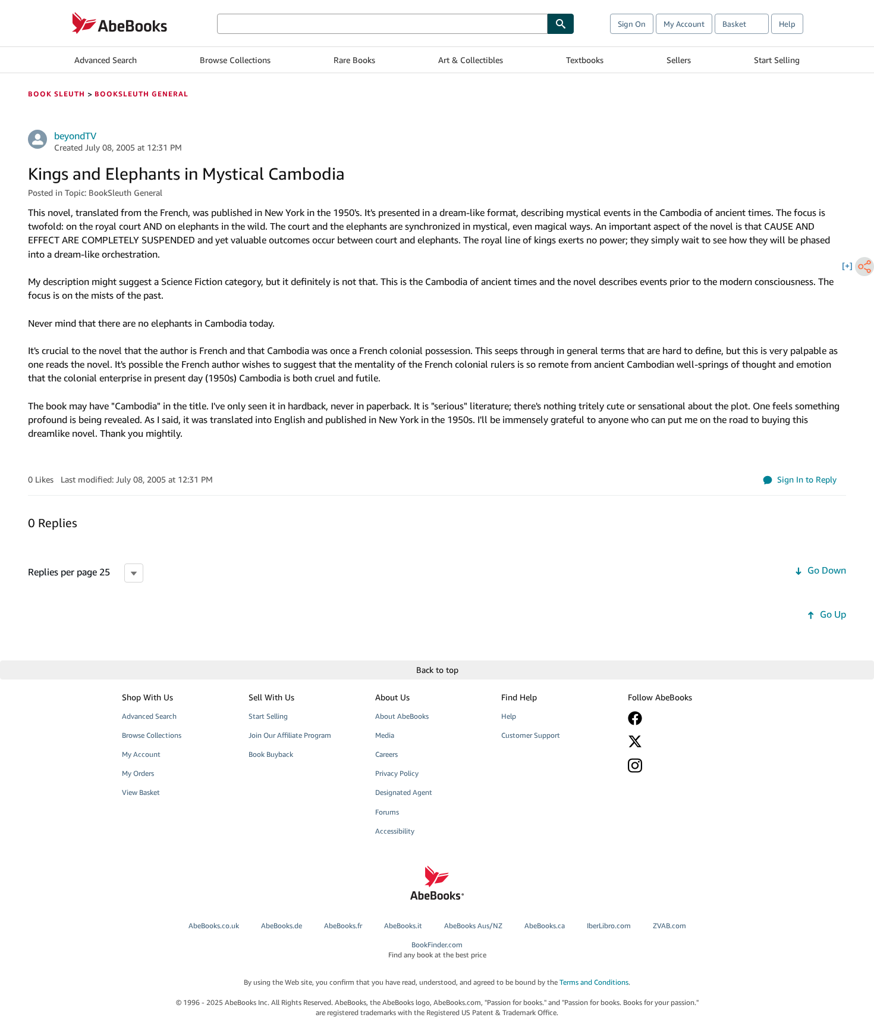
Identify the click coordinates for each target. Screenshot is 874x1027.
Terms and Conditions (593, 982)
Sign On (632, 24)
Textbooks (584, 60)
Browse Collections (235, 60)
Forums (387, 811)
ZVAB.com (669, 925)
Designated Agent (403, 792)
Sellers (678, 60)
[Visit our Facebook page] (682, 718)
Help (787, 24)
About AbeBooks (402, 716)
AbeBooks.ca (544, 925)
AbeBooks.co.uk (213, 925)
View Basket (141, 792)
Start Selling (777, 60)
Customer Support (530, 735)
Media (384, 735)
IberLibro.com (609, 925)
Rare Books (354, 60)
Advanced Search (105, 60)
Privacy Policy (397, 773)
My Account (684, 24)
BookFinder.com (437, 949)
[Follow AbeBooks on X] (682, 741)
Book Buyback (271, 754)
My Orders (138, 773)
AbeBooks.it (403, 925)
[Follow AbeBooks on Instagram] (682, 765)
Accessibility (394, 830)
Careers (386, 754)
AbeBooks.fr (343, 925)
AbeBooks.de (281, 925)
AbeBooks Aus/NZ (473, 925)
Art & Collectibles (470, 60)
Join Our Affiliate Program (290, 735)
